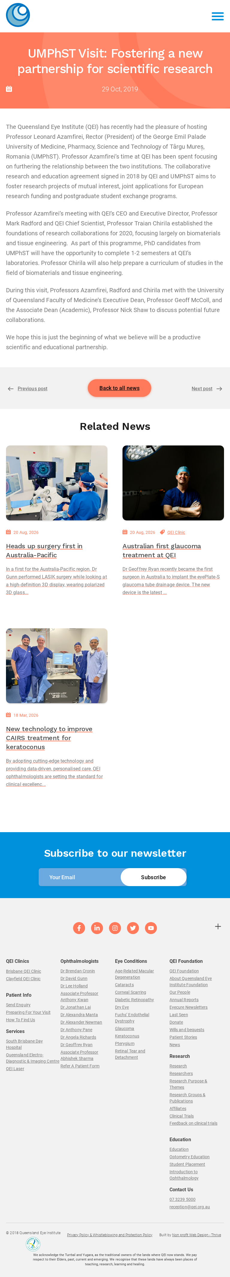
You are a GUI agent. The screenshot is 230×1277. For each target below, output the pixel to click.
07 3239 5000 (183, 1199)
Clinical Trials (182, 1116)
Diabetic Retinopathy (134, 999)
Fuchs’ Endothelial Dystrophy (132, 1017)
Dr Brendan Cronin (77, 971)
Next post (202, 388)
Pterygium (124, 1043)
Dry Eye (122, 1007)
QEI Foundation (184, 971)
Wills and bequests (187, 1029)
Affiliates (178, 1108)
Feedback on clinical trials (193, 1123)
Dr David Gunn (73, 978)
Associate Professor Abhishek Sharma (79, 1055)
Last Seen (179, 1014)
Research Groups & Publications (187, 1097)
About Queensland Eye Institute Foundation (191, 981)
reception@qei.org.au (190, 1206)
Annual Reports (184, 999)
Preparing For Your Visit (28, 1012)
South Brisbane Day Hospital (24, 1044)
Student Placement (187, 1164)
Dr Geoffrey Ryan (76, 1044)
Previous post (32, 388)
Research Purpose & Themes (188, 1084)
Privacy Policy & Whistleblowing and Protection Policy (109, 1235)
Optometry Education (190, 1156)
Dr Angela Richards (78, 1037)
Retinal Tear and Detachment (130, 1054)
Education (179, 1149)
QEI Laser (15, 1068)
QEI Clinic (176, 532)
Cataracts (124, 984)
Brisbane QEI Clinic (23, 971)
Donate (176, 1022)
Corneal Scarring (130, 992)
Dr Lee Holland (74, 986)
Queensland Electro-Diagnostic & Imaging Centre (32, 1058)
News (175, 1044)
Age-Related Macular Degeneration (134, 974)
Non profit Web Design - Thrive (196, 1235)
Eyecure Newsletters (189, 1007)
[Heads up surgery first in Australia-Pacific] (57, 482)
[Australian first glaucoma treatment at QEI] (173, 482)
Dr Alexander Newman (81, 1022)
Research (178, 1066)
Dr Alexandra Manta (79, 1014)
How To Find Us (20, 1019)
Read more (19, 609)
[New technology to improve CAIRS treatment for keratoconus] (57, 665)
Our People (180, 992)
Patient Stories (183, 1037)
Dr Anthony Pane (76, 1029)
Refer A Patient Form (79, 1066)
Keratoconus (127, 1036)
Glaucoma (124, 1028)
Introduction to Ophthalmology (184, 1174)
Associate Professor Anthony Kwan (79, 996)
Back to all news (119, 388)
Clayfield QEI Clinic (23, 978)
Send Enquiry (18, 1004)
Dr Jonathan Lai (75, 1007)
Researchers (181, 1073)
